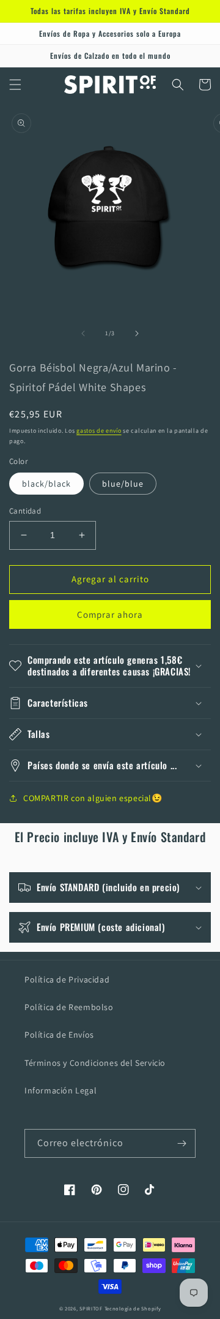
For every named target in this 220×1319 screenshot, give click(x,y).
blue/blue (123, 483)
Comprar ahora (110, 614)
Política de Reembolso (69, 1007)
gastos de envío (99, 431)
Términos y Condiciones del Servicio (95, 1062)
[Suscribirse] (181, 1143)
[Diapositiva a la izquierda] (83, 333)
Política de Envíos (59, 1034)
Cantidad (25, 511)
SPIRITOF (91, 1308)
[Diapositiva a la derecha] (136, 333)
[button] (15, 84)
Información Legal (60, 1090)
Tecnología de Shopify (133, 1308)
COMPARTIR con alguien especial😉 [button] (93, 798)
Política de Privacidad (66, 979)
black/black (46, 483)
